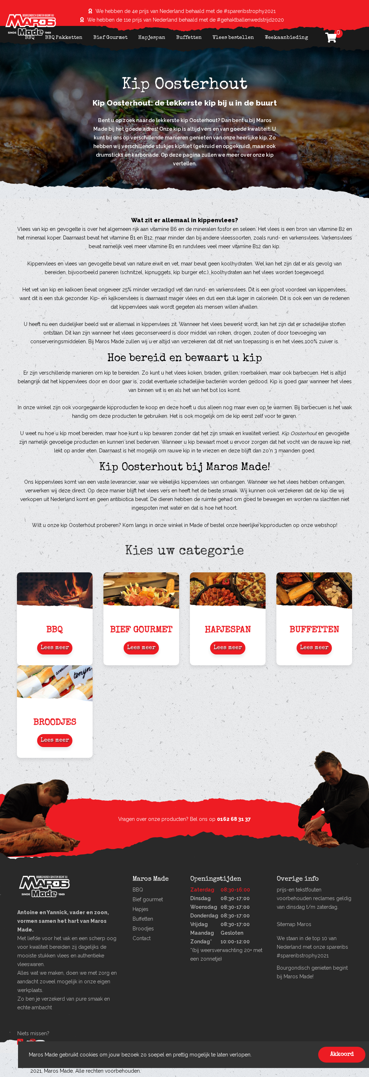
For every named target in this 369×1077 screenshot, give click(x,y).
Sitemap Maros (294, 924)
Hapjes (140, 909)
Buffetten (189, 37)
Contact (142, 938)
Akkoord (342, 1055)
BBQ (29, 37)
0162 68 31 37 (234, 819)
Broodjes (143, 928)
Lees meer (55, 648)
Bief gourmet (148, 899)
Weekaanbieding (286, 37)
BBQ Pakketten (64, 37)
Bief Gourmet (110, 37)
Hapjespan (151, 37)
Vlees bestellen (233, 37)
